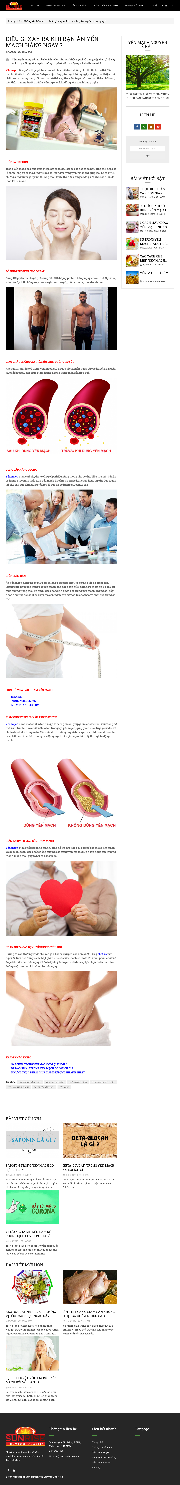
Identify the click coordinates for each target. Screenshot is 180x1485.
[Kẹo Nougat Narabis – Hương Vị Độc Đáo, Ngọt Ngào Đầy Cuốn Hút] (32, 1287)
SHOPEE (16, 696)
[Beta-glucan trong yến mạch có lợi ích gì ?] (90, 1140)
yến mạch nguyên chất (103, 1082)
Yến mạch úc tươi (134, 6)
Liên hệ (153, 6)
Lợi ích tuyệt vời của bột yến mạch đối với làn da (31, 1380)
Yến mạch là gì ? (154, 273)
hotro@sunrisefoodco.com (65, 1456)
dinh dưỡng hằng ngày (30, 1082)
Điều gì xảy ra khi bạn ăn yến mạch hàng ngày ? (78, 21)
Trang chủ (34, 6)
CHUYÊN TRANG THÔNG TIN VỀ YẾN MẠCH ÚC (38, 1477)
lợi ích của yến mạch (44, 1087)
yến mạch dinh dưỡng (18, 1087)
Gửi (148, 156)
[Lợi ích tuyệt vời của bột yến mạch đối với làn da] (32, 1353)
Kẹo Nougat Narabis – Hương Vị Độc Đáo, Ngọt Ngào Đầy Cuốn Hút (31, 1316)
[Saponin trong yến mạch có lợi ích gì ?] (32, 1140)
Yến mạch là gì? (79, 6)
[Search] (172, 5)
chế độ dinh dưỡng (78, 1082)
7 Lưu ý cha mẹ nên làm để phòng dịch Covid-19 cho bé (28, 1234)
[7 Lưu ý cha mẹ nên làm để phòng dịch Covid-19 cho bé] (32, 1207)
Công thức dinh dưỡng (106, 6)
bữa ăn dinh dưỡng (55, 1082)
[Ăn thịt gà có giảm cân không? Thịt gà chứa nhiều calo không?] (90, 1287)
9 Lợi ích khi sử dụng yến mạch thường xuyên (153, 210)
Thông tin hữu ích (55, 6)
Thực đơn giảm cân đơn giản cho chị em (153, 193)
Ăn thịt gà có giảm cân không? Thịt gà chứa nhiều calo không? (89, 1316)
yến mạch (64, 1087)
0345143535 (57, 1451)
